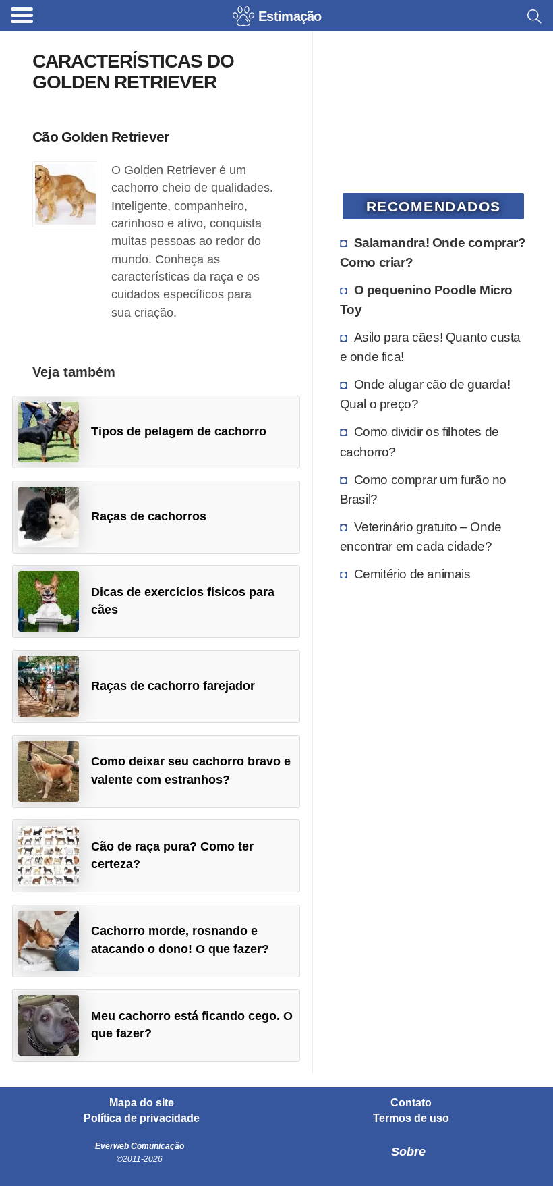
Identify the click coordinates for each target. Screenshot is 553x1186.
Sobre (408, 1151)
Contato (411, 1103)
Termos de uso (411, 1118)
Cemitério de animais (412, 573)
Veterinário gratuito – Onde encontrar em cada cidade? (421, 536)
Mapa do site (141, 1103)
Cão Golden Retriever (100, 136)
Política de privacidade (142, 1118)
